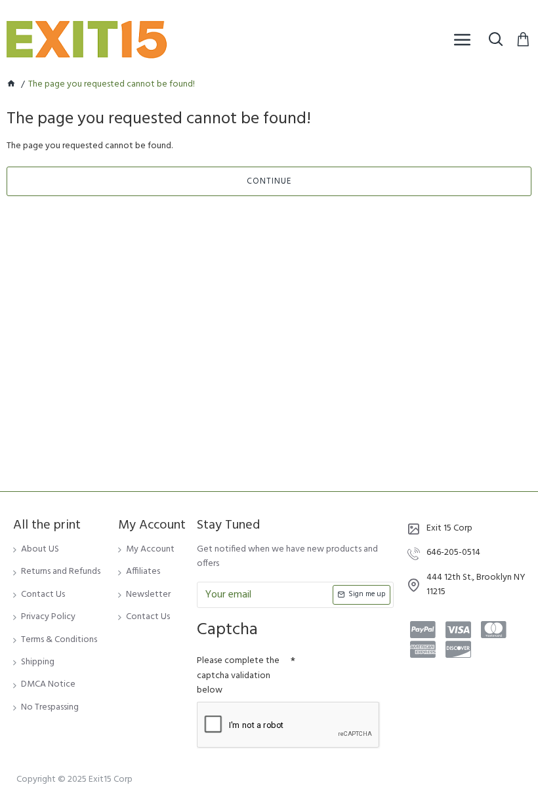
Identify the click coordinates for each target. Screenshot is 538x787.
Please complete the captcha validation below (238, 675)
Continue (269, 181)
